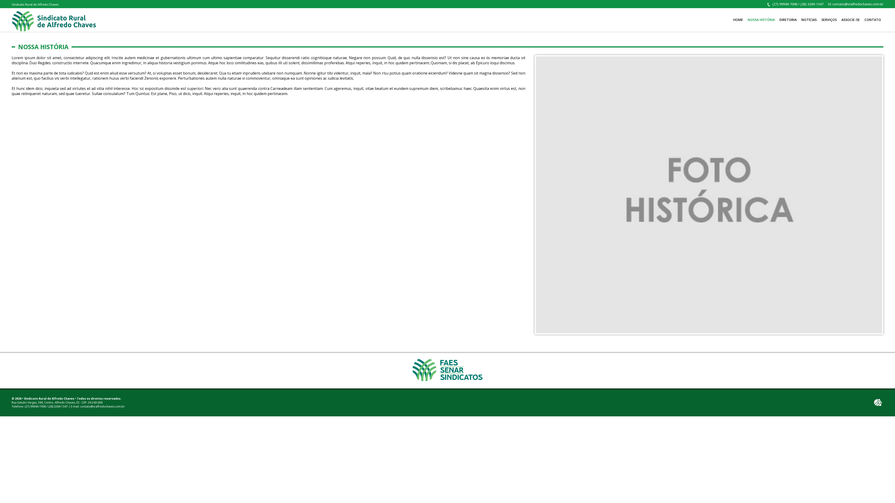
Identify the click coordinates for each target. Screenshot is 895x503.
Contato (872, 19)
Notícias (809, 19)
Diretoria (788, 19)
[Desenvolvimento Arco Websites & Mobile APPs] (878, 402)
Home (738, 19)
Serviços (829, 19)
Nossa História (761, 19)
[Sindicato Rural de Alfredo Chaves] (54, 20)
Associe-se (850, 19)
